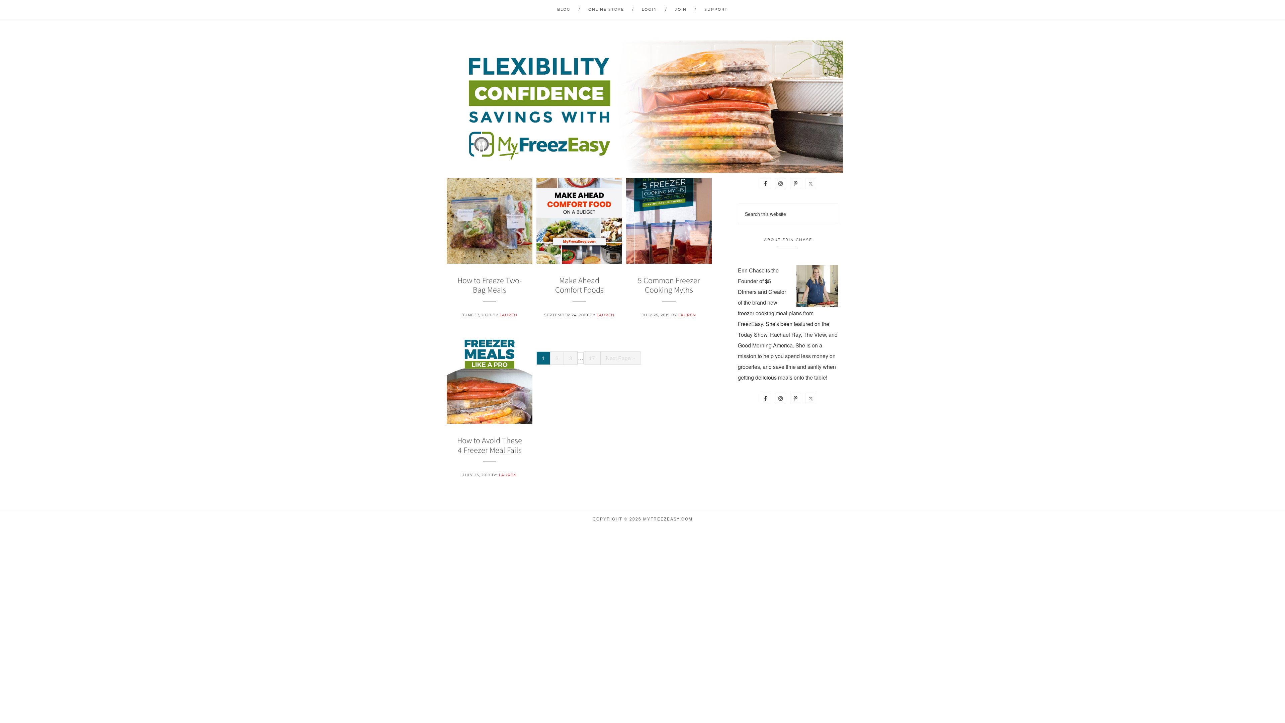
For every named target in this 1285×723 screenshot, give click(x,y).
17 (592, 358)
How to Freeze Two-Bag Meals (489, 285)
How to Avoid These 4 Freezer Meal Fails (489, 445)
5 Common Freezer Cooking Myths (669, 285)
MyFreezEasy (642, 107)
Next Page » (620, 358)
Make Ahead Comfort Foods (579, 285)
